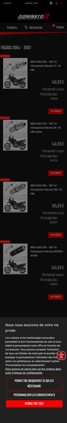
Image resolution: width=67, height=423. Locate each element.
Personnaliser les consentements (34, 395)
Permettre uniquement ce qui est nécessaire (34, 383)
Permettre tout (34, 404)
